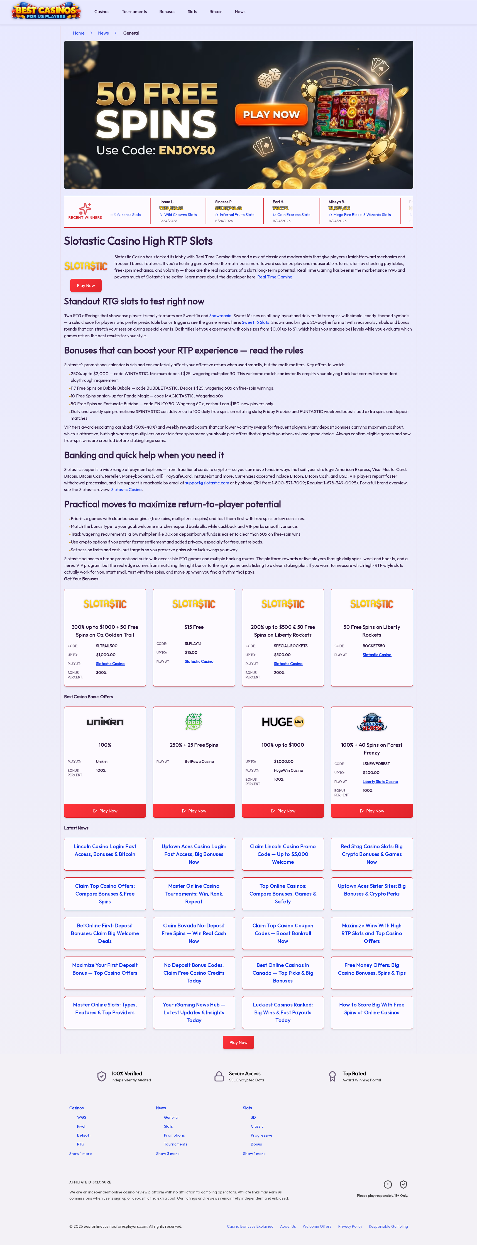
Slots (192, 11)
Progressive (261, 1135)
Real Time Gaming (274, 277)
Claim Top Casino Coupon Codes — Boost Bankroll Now (283, 933)
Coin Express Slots (280, 214)
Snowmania (220, 315)
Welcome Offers (317, 1226)
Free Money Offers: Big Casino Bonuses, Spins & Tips (372, 969)
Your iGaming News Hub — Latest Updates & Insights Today (194, 1012)
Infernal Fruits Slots (223, 214)
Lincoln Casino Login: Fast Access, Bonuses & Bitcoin (105, 850)
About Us (288, 1226)
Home (79, 33)
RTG (80, 1144)
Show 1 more (80, 1153)
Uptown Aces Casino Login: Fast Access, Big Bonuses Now (194, 854)
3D (253, 1117)
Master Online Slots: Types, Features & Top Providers (105, 1008)
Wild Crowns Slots (166, 214)
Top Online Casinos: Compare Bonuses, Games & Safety (282, 894)
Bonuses (167, 11)
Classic (257, 1126)
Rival (81, 1126)
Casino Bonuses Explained (250, 1226)
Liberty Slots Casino (380, 781)
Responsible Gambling (388, 1226)
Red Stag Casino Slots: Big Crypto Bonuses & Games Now (372, 854)
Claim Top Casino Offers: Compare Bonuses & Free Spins (105, 894)
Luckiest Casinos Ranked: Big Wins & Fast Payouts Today (283, 1012)
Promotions (174, 1135)
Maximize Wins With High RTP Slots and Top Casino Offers (372, 933)
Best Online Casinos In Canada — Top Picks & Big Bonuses (283, 973)
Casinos (101, 11)
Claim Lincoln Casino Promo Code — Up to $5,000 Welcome (283, 854)
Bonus (256, 1144)
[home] (46, 20)
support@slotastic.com (207, 483)
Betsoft (84, 1135)
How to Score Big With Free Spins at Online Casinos (371, 1008)
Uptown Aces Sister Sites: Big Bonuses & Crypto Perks (372, 890)
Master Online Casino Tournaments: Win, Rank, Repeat (194, 894)
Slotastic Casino (126, 489)
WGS (81, 1117)
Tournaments (134, 11)
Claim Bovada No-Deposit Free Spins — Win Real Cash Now (194, 933)
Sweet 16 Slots (255, 322)
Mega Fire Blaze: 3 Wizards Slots (348, 214)
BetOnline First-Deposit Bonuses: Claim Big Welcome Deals (105, 933)
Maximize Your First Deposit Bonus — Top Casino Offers (105, 969)
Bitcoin (215, 11)
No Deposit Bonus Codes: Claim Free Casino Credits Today (193, 973)
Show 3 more (168, 1153)
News (240, 11)
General (171, 1117)
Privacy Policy (350, 1226)
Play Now (86, 285)
